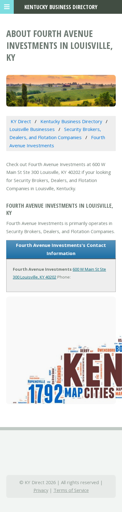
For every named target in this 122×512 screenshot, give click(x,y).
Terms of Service (71, 490)
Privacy (40, 490)
